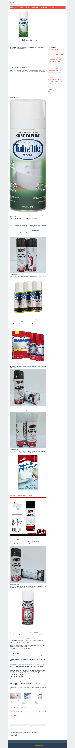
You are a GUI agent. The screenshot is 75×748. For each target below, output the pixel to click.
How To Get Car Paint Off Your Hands (54, 68)
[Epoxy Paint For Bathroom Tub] (27, 696)
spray (25, 707)
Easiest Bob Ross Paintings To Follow (54, 59)
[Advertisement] (28, 58)
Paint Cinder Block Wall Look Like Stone (55, 81)
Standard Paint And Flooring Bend (54, 51)
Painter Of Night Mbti (42, 711)
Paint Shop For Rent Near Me (53, 49)
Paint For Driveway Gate (52, 53)
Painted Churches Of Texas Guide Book (55, 61)
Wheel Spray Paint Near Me (52, 66)
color (49, 91)
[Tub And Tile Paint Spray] (15, 696)
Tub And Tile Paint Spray (14, 700)
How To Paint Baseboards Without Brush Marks (56, 84)
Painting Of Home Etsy (52, 83)
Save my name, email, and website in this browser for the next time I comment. (24, 732)
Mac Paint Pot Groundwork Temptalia (54, 79)
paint (14, 707)
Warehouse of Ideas (16, 3)
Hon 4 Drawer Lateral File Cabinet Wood (16, 711)
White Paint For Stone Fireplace (53, 65)
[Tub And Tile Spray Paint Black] (40, 696)
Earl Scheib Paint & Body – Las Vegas (54, 74)
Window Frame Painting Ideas (53, 86)
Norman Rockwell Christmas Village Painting (55, 72)
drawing (49, 93)
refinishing (22, 707)
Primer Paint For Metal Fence (53, 77)
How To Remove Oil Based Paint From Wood (55, 57)
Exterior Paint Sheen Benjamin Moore (54, 70)
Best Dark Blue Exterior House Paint (54, 63)
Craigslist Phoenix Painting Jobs (53, 75)
